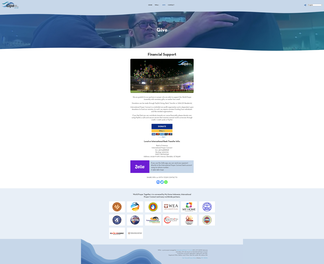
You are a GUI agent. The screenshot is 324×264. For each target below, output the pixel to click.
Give (163, 5)
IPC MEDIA (204, 258)
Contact (171, 5)
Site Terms (185, 258)
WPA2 (156, 5)
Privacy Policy (192, 258)
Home (150, 5)
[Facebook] (158, 182)
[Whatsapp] (166, 182)
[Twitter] (162, 182)
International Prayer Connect (184, 250)
